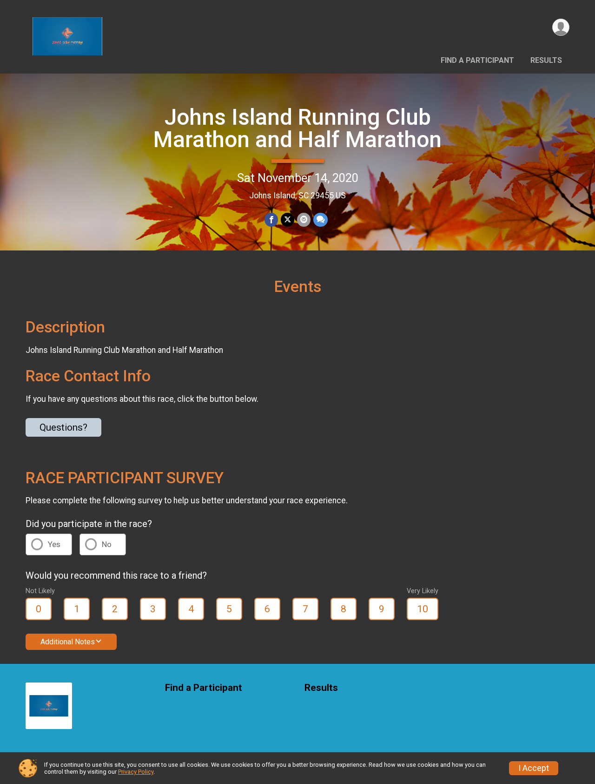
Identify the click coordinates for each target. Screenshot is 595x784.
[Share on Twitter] (287, 219)
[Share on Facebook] (271, 219)
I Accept (533, 768)
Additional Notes (67, 641)
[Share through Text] (320, 219)
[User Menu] (560, 27)
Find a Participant (477, 60)
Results (546, 60)
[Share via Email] (304, 219)
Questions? (63, 427)
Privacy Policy (135, 771)
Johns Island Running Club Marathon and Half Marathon (297, 128)
